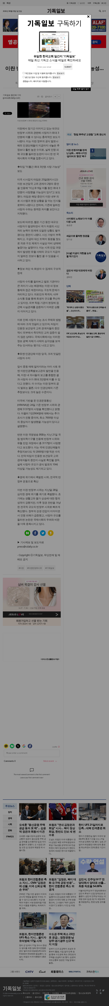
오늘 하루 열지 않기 (81, 88)
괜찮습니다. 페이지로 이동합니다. (37, 81)
